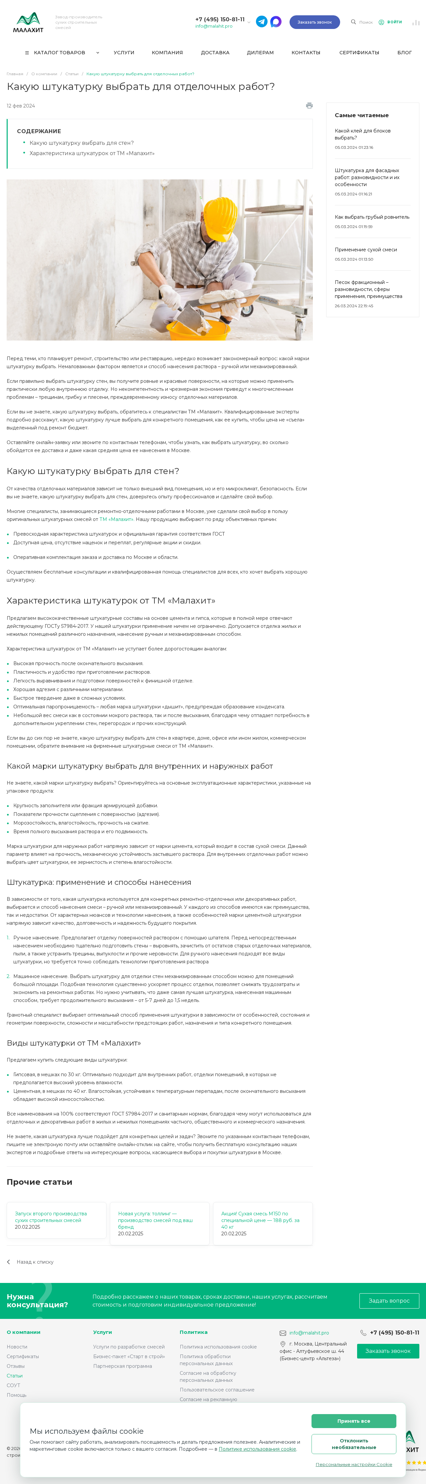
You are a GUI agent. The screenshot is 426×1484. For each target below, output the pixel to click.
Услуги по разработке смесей (129, 1347)
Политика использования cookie (218, 1347)
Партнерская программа (122, 1366)
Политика (194, 1332)
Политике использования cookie (257, 1449)
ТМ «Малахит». (117, 519)
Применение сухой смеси (366, 250)
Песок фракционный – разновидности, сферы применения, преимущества (368, 289)
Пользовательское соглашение (217, 1390)
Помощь (16, 1395)
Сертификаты (23, 1357)
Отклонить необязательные (354, 1444)
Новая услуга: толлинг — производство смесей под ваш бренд (155, 1220)
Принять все (353, 1421)
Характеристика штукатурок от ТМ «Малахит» (92, 153)
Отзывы (16, 1366)
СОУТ (13, 1385)
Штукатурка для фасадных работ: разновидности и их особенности (367, 177)
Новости (17, 1347)
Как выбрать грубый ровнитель (372, 217)
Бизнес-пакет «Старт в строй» (129, 1357)
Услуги (102, 1332)
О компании (24, 1332)
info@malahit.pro (214, 26)
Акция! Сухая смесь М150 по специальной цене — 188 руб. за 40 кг (260, 1220)
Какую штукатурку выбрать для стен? (82, 143)
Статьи (15, 1376)
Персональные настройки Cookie (354, 1464)
